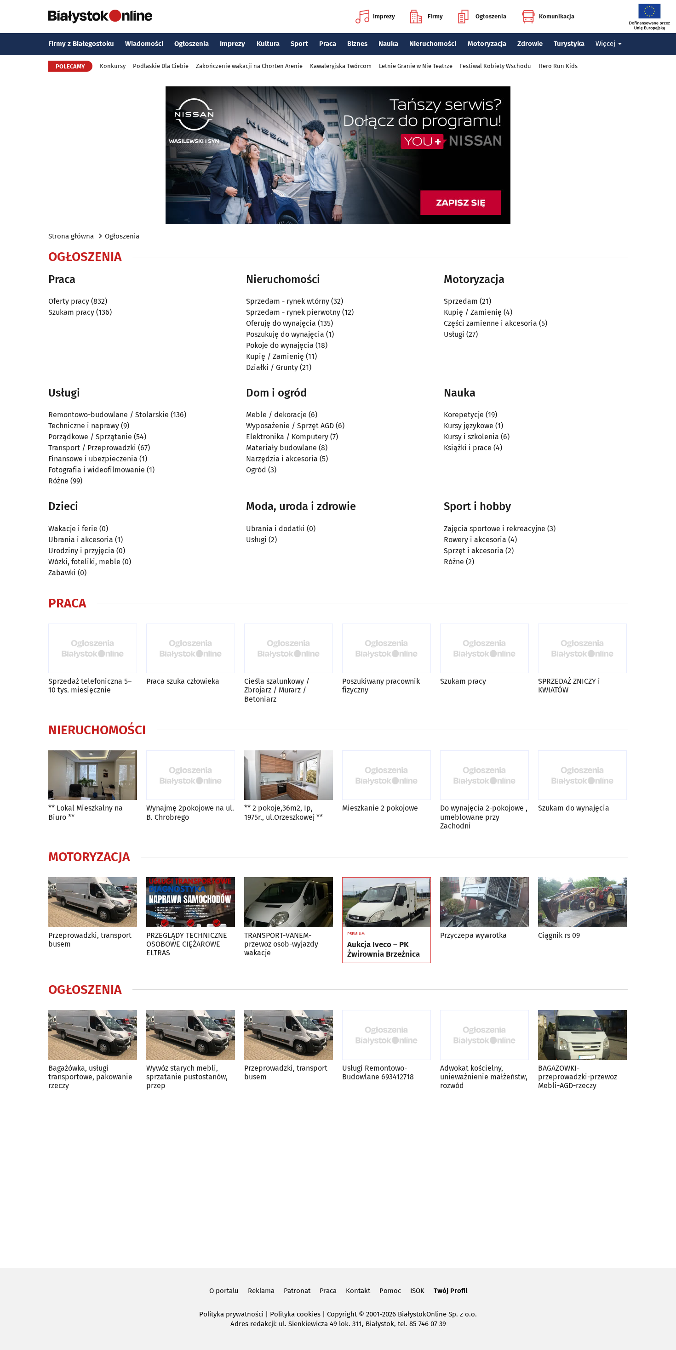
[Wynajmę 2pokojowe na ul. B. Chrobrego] (190, 775)
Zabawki (62, 572)
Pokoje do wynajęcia (280, 345)
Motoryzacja (487, 44)
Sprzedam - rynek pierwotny (293, 312)
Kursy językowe (468, 425)
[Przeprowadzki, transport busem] (92, 902)
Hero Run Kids (558, 66)
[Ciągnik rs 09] (582, 902)
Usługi (454, 334)
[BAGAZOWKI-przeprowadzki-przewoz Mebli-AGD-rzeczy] (582, 1035)
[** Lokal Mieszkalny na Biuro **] (92, 775)
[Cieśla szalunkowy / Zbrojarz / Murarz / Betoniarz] (288, 649)
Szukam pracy (71, 312)
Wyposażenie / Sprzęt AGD (290, 425)
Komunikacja (556, 16)
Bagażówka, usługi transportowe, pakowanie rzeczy (90, 1077)
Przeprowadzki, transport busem (90, 939)
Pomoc (390, 1291)
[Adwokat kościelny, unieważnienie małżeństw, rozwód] (484, 1035)
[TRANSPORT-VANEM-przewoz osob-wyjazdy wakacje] (288, 902)
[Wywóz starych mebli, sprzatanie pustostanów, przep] (190, 1035)
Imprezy (384, 16)
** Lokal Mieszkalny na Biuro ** (85, 812)
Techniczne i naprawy (83, 425)
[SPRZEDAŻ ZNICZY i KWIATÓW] (582, 649)
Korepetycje (464, 414)
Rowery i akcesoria (475, 539)
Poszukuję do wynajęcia (285, 334)
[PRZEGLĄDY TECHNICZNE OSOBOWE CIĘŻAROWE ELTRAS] (190, 902)
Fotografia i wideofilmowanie (96, 469)
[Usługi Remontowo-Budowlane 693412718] (386, 1035)
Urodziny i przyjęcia (81, 550)
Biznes (357, 44)
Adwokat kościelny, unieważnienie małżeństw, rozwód (483, 1077)
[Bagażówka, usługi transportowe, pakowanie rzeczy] (92, 1035)
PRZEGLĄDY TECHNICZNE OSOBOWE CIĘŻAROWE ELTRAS (186, 944)
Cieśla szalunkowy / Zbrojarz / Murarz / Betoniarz (276, 690)
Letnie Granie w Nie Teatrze (416, 66)
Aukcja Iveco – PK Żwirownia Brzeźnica (383, 949)
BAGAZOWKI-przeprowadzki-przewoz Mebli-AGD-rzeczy (577, 1077)
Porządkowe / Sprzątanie (90, 436)
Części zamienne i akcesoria (490, 323)
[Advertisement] (338, 1177)
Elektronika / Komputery (287, 436)
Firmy (435, 16)
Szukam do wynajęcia (573, 808)
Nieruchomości (432, 44)
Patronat (297, 1291)
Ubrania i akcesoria (80, 539)
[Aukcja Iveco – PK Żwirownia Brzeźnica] (386, 902)
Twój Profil (450, 1291)
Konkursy (113, 66)
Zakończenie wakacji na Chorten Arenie (249, 66)
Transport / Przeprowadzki (92, 447)
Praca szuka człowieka (182, 681)
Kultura (268, 44)
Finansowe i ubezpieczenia (92, 458)
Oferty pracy (68, 301)
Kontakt (358, 1291)
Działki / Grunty (272, 367)
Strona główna (71, 236)
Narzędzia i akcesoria (282, 458)
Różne (58, 480)
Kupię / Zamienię (275, 356)
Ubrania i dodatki (275, 528)
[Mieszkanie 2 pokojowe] (386, 775)
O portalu (224, 1291)
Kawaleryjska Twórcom (341, 66)
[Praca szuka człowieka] (190, 649)
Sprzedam (461, 301)
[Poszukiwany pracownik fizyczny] (386, 649)
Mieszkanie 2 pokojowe (380, 808)
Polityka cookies (295, 1314)
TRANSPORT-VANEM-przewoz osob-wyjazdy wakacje (281, 944)
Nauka (388, 44)
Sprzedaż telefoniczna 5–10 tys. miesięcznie (90, 685)
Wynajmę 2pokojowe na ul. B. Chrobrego (190, 812)
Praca (327, 44)
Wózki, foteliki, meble (84, 561)
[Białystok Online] (100, 16)
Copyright (342, 1314)
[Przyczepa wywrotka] (484, 902)
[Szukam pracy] (484, 649)
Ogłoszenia (490, 16)
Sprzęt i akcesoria (474, 550)
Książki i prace (468, 447)
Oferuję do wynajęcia (281, 323)
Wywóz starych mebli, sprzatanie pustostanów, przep (187, 1077)
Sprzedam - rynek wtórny (287, 301)
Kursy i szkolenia (471, 436)
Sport (299, 44)
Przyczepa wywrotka (473, 935)
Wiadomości (144, 44)
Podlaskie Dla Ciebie (161, 66)
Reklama (261, 1291)
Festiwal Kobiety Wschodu (495, 66)
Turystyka (569, 44)
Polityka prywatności (231, 1314)
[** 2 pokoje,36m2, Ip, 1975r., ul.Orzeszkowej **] (288, 775)
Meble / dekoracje (276, 414)
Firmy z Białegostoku (81, 44)
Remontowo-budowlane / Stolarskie (108, 414)
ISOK (417, 1291)
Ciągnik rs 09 (559, 935)
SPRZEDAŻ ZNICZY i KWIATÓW (569, 685)
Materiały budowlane (281, 447)
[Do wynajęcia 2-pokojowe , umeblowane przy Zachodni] (484, 775)
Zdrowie (530, 44)
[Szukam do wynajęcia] (582, 775)
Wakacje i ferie (72, 528)
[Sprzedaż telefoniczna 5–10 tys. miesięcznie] (92, 649)
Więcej (605, 44)
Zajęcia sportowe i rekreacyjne (494, 528)
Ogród (256, 469)
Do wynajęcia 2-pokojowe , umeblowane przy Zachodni (483, 817)
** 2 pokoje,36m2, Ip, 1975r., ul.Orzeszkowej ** (283, 812)
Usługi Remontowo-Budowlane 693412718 (378, 1072)
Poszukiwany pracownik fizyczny (381, 685)
